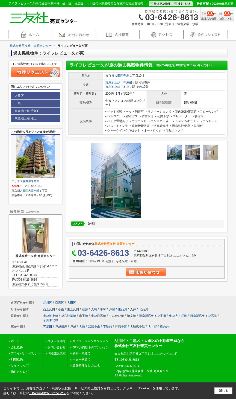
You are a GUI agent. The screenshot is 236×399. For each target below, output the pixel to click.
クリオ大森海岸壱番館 (25, 181)
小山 (61, 309)
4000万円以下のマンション (91, 347)
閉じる (223, 390)
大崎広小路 (137, 326)
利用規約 (17, 359)
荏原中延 (121, 326)
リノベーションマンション (91, 341)
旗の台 (164, 326)
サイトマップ (20, 365)
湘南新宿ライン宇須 (152, 315)
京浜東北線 (50, 320)
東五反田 (73, 309)
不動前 (107, 326)
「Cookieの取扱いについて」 (47, 393)
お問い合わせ (57, 347)
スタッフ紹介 (57, 341)
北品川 (143, 309)
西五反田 (49, 309)
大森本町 (33, 190)
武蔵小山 (94, 326)
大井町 (152, 326)
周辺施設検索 (57, 353)
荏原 (85, 309)
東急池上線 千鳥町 (27, 111)
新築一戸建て (82, 353)
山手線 (83, 315)
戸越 (112, 309)
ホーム (15, 341)
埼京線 (131, 315)
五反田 (47, 326)
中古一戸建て (82, 359)
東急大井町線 (178, 315)
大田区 (118, 75)
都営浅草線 (68, 315)
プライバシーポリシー (26, 353)
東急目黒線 (98, 315)
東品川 (122, 309)
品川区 (47, 302)
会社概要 (17, 347)
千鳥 (126, 75)
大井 (133, 309)
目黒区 (59, 302)
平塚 (103, 309)
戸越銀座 (61, 326)
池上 (126, 86)
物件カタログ (20, 371)
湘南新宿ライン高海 (203, 315)
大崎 (94, 309)
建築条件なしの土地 (86, 365)
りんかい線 (116, 315)
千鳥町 (127, 82)
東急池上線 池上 (26, 118)
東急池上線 (112, 82)
